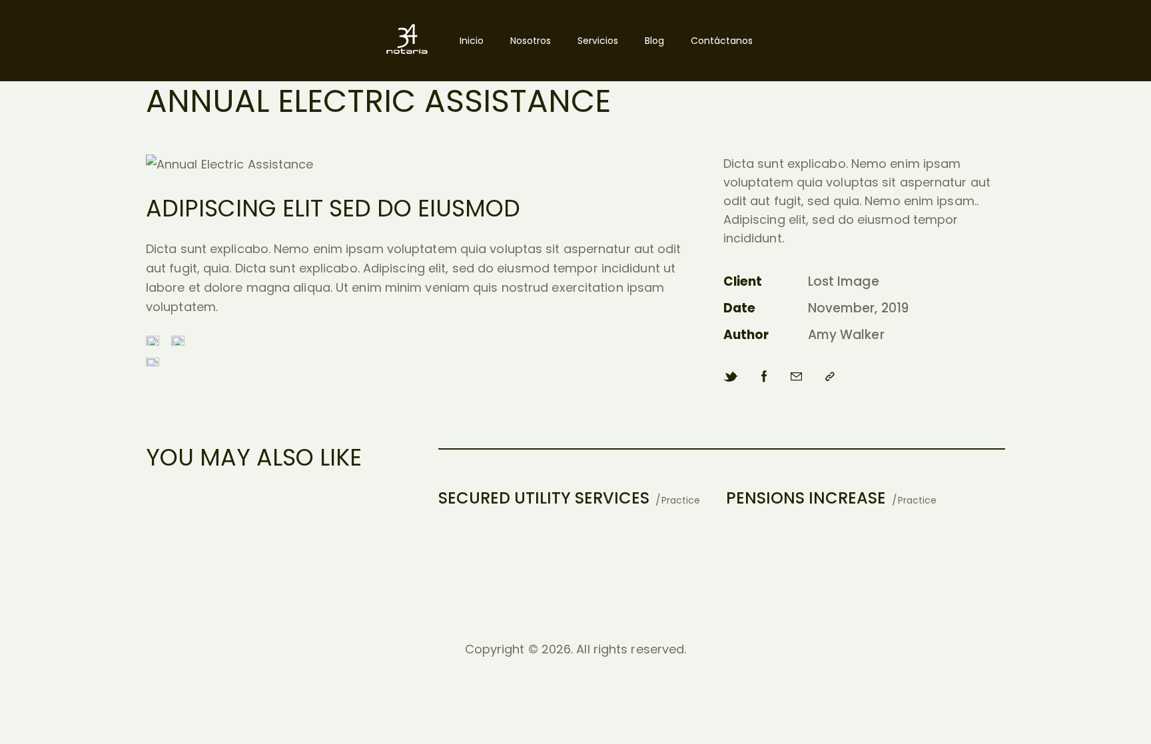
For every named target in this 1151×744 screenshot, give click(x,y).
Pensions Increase (806, 498)
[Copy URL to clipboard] (830, 376)
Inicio (472, 40)
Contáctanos (722, 40)
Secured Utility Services (543, 498)
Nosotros (530, 40)
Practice (680, 500)
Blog (654, 40)
